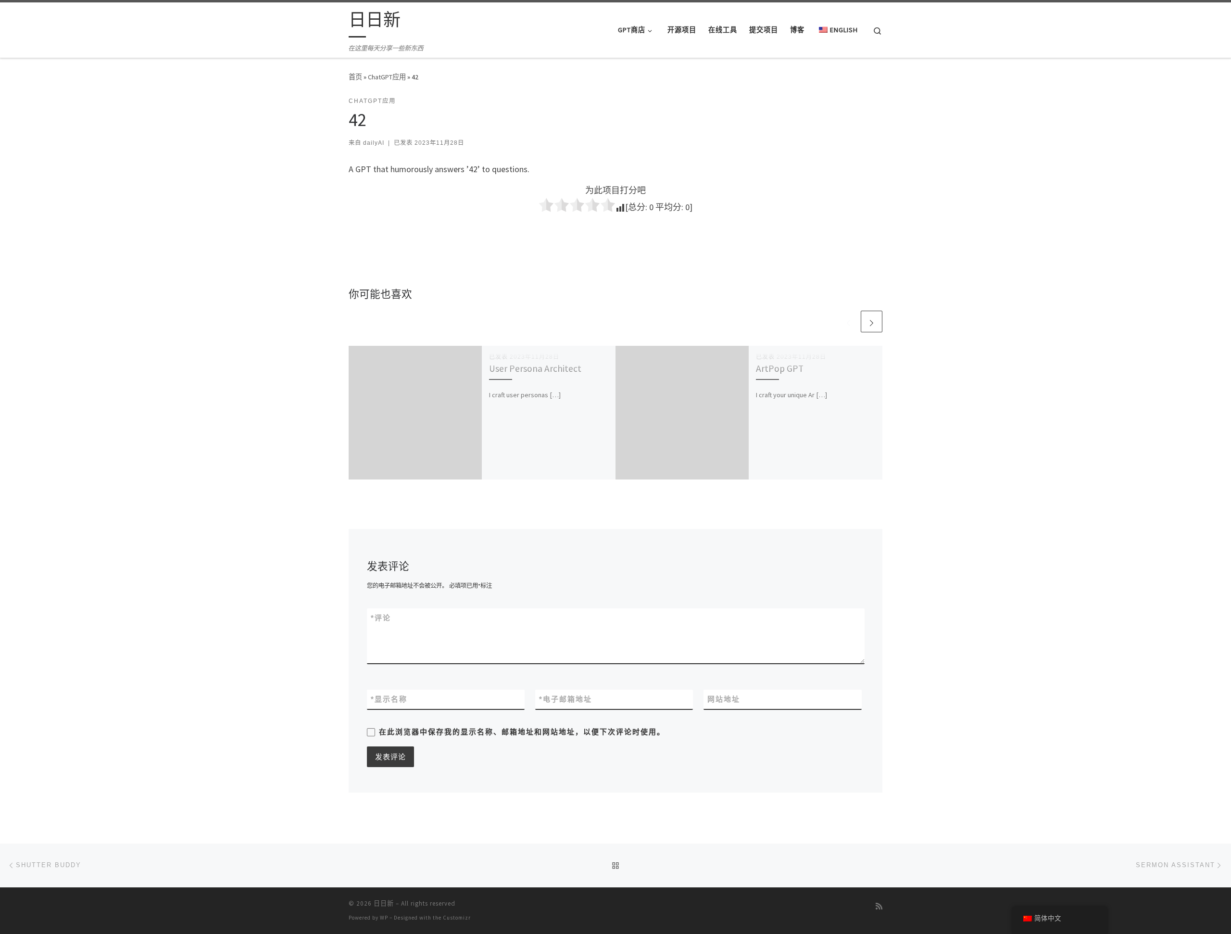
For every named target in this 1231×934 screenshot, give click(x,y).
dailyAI (373, 142)
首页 (355, 77)
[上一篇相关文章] (848, 321)
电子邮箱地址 (565, 699)
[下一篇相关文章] (871, 321)
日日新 (384, 903)
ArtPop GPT (780, 368)
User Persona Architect (535, 368)
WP (384, 917)
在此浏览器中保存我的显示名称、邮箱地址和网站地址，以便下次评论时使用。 (522, 732)
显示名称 (389, 699)
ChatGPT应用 (387, 77)
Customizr (457, 917)
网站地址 (723, 699)
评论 (381, 618)
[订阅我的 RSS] (879, 906)
